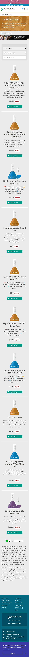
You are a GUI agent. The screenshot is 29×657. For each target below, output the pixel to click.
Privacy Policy (19, 605)
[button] (21, 9)
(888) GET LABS (18, 5)
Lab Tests (4, 598)
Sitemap (4, 608)
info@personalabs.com (14, 3)
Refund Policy (19, 608)
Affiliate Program (7, 603)
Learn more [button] (6, 649)
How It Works (6, 600)
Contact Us (18, 598)
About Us (18, 600)
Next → (20, 541)
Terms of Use (19, 603)
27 (15, 541)
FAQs (16, 610)
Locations (4, 605)
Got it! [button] (13, 653)
